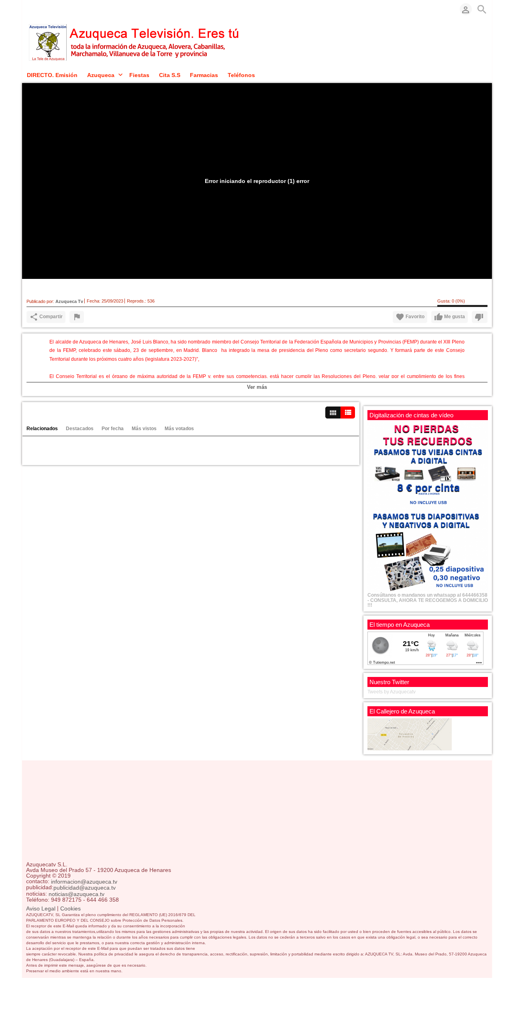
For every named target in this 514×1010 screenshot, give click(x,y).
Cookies (70, 908)
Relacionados (42, 428)
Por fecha (113, 428)
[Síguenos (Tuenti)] (66, 9)
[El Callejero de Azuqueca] (409, 734)
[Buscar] (482, 9)
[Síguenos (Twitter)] (42, 9)
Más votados (179, 428)
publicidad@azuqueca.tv (84, 888)
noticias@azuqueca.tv (76, 894)
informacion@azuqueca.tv (84, 881)
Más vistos (144, 428)
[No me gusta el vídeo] (479, 317)
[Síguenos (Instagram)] (54, 9)
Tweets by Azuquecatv (391, 692)
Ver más (257, 387)
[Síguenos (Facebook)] (30, 9)
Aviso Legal (40, 908)
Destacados (80, 428)
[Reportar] (76, 317)
